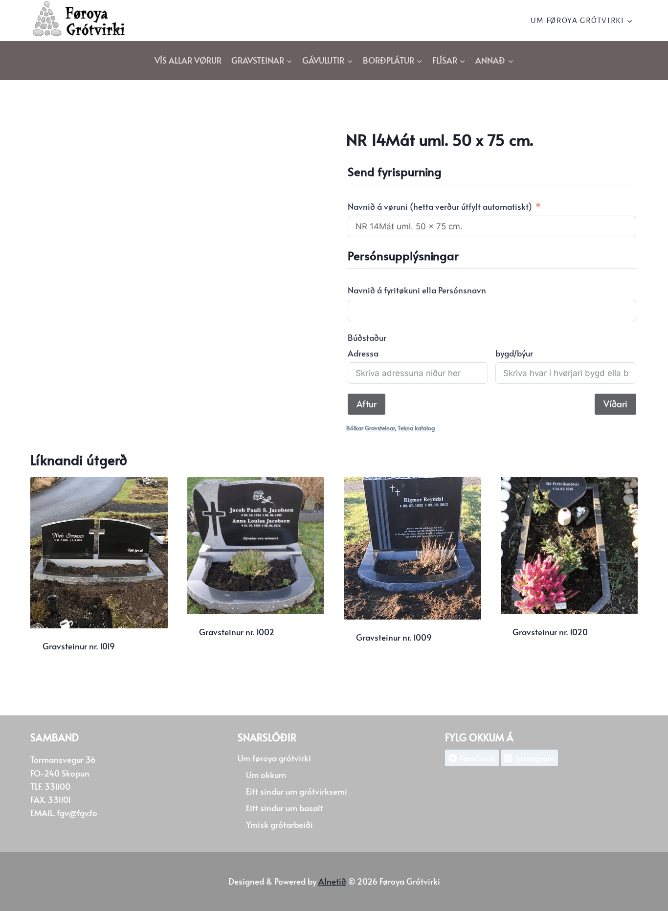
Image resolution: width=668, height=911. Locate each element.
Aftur (366, 404)
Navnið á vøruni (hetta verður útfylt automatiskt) (440, 206)
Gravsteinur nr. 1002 (236, 632)
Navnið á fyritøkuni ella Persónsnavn (417, 290)
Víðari (615, 404)
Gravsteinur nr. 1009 (394, 637)
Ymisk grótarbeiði (279, 824)
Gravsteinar (380, 428)
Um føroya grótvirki (274, 758)
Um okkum (266, 774)
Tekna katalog (416, 428)
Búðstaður (367, 337)
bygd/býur (514, 353)
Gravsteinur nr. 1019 (79, 646)
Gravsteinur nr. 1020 (550, 632)
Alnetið (332, 881)
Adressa (363, 353)
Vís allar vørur (188, 60)
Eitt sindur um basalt (284, 808)
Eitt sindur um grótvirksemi (296, 791)
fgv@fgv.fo (77, 813)
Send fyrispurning (234, 663)
